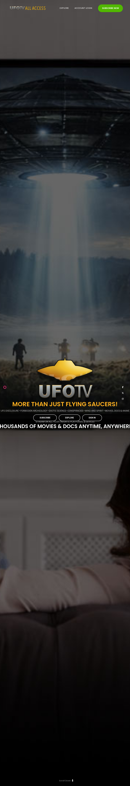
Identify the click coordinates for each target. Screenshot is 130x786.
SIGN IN (92, 418)
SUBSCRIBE (45, 418)
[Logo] (26, 8)
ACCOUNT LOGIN (83, 8)
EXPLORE (64, 8)
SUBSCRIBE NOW (110, 8)
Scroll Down (65, 780)
